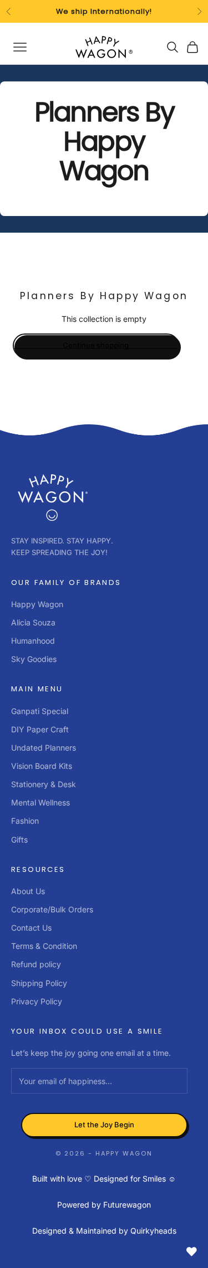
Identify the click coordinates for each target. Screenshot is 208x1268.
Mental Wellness (40, 802)
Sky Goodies (34, 659)
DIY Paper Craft (40, 729)
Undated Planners (43, 747)
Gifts (19, 839)
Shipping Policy (39, 983)
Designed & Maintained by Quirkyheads (104, 1230)
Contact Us (31, 927)
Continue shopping (96, 345)
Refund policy (36, 964)
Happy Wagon (37, 604)
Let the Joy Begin (104, 1124)
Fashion (25, 820)
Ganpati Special (39, 711)
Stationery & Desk (43, 784)
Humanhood (33, 640)
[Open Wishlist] (191, 1251)
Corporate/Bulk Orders (52, 909)
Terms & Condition (44, 946)
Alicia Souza (33, 622)
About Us (28, 891)
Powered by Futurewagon (104, 1204)
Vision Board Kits (41, 766)
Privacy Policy (36, 1001)
